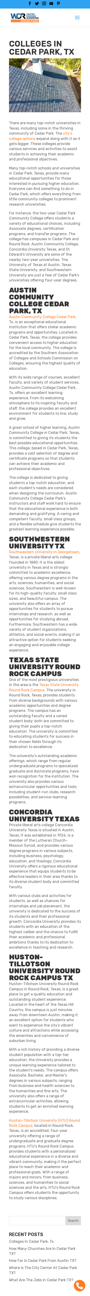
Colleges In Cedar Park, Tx (31, 1241)
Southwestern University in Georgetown (44, 552)
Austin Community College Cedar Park (42, 317)
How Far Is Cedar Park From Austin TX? (42, 1260)
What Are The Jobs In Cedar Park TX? (41, 1280)
